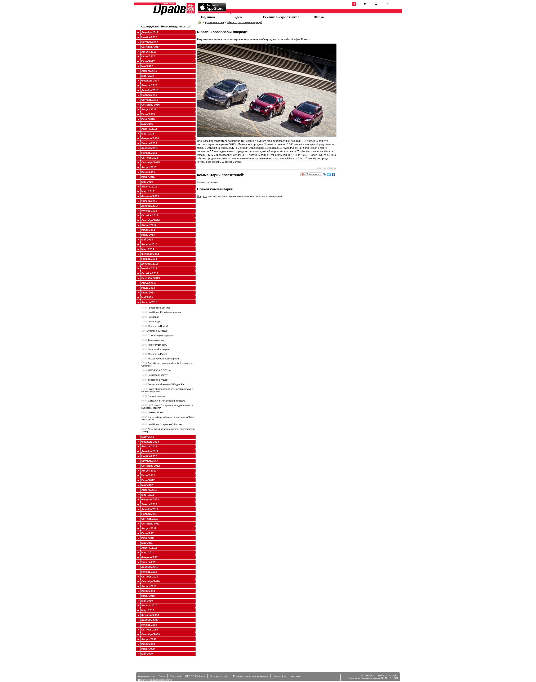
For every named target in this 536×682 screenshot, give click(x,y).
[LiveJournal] (325, 174)
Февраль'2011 (150, 557)
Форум (319, 17)
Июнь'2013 (148, 292)
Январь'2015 (149, 201)
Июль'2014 (148, 230)
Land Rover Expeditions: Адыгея (161, 312)
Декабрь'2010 (149, 567)
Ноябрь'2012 (149, 456)
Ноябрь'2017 (149, 37)
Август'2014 (148, 225)
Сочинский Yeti (152, 412)
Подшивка (207, 17)
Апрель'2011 (149, 547)
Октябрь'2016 (149, 99)
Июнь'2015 (148, 177)
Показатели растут (154, 375)
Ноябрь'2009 (149, 624)
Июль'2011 (148, 533)
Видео (237, 17)
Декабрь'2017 (149, 32)
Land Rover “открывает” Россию (161, 424)
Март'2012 (147, 494)
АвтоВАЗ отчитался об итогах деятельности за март (168, 430)
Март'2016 (147, 133)
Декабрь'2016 (149, 90)
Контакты (295, 676)
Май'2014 (147, 239)
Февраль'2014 (150, 254)
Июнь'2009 (148, 648)
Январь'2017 (149, 85)
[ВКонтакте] (333, 174)
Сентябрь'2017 (150, 46)
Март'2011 (147, 552)
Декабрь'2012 (149, 451)
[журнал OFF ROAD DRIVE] (174, 15)
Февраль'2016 (150, 138)
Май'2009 (147, 653)
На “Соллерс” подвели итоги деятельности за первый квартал (167, 406)
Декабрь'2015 (149, 148)
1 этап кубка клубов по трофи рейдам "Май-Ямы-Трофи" (168, 418)
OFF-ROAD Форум (195, 676)
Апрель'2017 (149, 71)
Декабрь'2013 (149, 263)
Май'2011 (147, 542)
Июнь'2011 (148, 538)
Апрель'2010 (149, 605)
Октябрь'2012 (149, 461)
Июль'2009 (148, 644)
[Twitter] (329, 174)
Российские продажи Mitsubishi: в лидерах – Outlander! (167, 364)
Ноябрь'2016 (149, 95)
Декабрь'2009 (149, 620)
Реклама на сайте (219, 676)
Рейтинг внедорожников (281, 17)
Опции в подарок (153, 396)
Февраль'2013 (150, 441)
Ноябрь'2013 (149, 268)
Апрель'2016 (149, 128)
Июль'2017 (148, 56)
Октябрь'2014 (149, 215)
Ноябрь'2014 (149, 210)
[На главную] (354, 5)
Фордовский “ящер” (154, 379)
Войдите (202, 196)
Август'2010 (148, 586)
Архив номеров (146, 676)
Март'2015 (147, 191)
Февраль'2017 (150, 80)
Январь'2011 (149, 562)
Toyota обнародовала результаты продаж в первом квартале (167, 390)
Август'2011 (148, 528)
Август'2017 (148, 51)
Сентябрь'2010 (150, 581)
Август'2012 (148, 470)
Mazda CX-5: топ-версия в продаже (163, 400)
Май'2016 (147, 124)
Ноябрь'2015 (149, 152)
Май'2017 (147, 66)
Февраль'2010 (150, 615)
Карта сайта (279, 676)
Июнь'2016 (148, 119)
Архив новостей (214, 22)
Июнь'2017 (148, 61)
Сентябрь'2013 (150, 278)
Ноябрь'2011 (149, 514)
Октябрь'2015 (149, 157)
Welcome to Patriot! (154, 354)
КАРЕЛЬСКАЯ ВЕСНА (156, 370)
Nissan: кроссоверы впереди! (244, 22)
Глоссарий (175, 676)
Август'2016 (148, 109)
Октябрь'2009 (149, 629)
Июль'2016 (148, 114)
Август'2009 (148, 639)
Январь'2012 (149, 504)
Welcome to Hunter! (154, 326)
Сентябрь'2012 (150, 465)
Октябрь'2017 (149, 42)
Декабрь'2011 (149, 509)
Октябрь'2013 (149, 273)
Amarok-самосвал (154, 330)
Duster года (150, 321)
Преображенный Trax (155, 307)
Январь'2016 (149, 143)
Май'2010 (147, 600)
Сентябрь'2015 (150, 162)
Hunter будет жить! (154, 345)
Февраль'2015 (150, 196)
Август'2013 (148, 283)
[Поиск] (376, 5)
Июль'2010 (148, 591)
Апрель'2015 (149, 186)
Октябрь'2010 (149, 576)
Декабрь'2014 (149, 205)
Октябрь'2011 (149, 518)
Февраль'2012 (150, 499)
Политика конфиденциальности (155, 680)
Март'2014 (147, 249)
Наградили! (150, 317)
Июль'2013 (148, 287)
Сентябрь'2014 (150, 220)
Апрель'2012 (149, 489)
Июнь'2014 (148, 234)
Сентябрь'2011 (150, 523)
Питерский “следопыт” (156, 349)
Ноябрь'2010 (149, 571)
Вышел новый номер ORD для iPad (163, 384)
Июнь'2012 (148, 480)
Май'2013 (147, 297)
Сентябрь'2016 (150, 104)
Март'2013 (147, 436)
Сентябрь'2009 (150, 634)
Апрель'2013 (149, 302)
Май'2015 (147, 181)
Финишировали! (152, 340)
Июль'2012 (148, 475)
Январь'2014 (149, 258)
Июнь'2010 (148, 595)
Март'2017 (147, 75)
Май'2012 (147, 485)
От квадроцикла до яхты (157, 335)
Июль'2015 (148, 172)
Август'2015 (148, 167)
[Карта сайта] (365, 5)
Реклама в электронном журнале (250, 676)
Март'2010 (147, 610)
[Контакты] (387, 5)
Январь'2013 (149, 446)
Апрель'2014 (149, 244)
